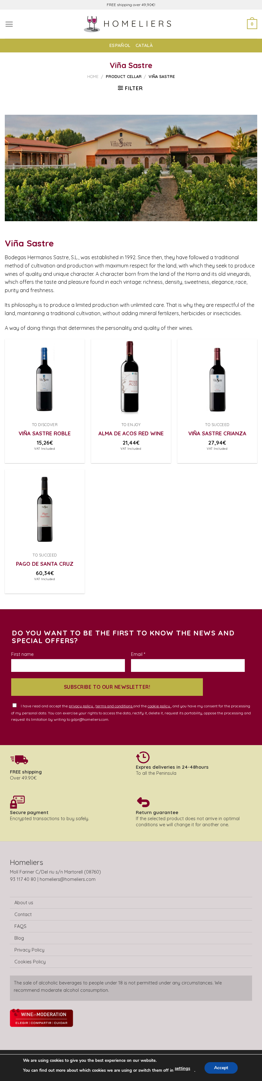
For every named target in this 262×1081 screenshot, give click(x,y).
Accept (221, 1067)
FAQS (20, 926)
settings (182, 1068)
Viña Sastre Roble (45, 433)
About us (23, 903)
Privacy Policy (29, 950)
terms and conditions (114, 706)
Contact (23, 914)
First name (22, 654)
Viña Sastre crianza (217, 433)
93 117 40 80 (23, 879)
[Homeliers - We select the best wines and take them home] (131, 24)
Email (138, 654)
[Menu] (9, 24)
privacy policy (81, 706)
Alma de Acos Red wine (131, 433)
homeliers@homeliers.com (68, 879)
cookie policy (159, 706)
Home (92, 76)
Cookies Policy (30, 962)
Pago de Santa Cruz (44, 563)
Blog (19, 938)
